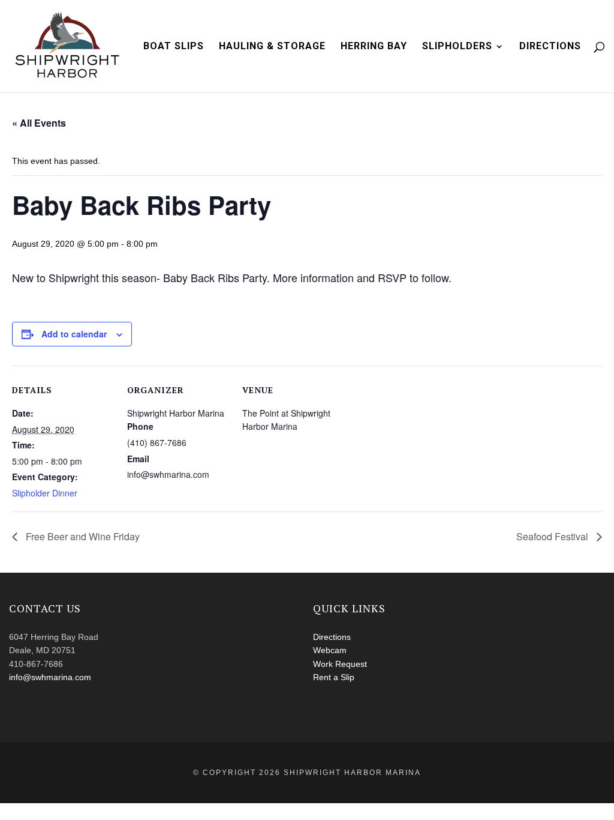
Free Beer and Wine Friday (81, 536)
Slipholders (457, 47)
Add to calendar (74, 334)
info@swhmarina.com (50, 677)
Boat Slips (173, 47)
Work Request (340, 664)
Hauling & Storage (272, 47)
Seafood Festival (553, 536)
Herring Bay (374, 47)
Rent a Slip (333, 677)
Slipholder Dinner (44, 493)
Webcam (330, 650)
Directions (550, 47)
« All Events (39, 123)
